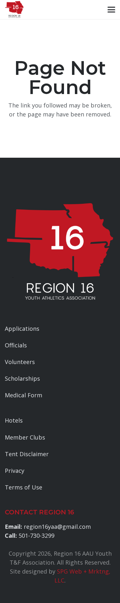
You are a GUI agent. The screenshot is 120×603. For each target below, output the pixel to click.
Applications (22, 328)
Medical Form (23, 395)
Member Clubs (25, 437)
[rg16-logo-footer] (60, 252)
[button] (111, 9)
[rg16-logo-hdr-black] (14, 9)
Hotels (14, 420)
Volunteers (20, 362)
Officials (16, 345)
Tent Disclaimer (27, 454)
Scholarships (22, 378)
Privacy (14, 470)
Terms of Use (23, 487)
